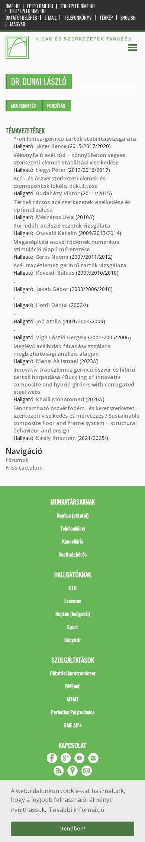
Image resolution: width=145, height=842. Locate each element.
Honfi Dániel (52, 305)
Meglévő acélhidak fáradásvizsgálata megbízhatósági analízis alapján (62, 350)
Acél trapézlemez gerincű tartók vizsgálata (69, 265)
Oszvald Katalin (56, 232)
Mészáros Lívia (55, 217)
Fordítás (56, 105)
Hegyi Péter (51, 169)
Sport (72, 626)
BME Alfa (72, 725)
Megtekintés (23, 105)
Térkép (106, 17)
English (128, 17)
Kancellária (72, 541)
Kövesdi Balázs (55, 272)
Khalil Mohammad (60, 399)
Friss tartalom (24, 467)
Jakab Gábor (52, 289)
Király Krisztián (56, 437)
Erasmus (72, 600)
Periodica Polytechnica (72, 712)
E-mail (51, 17)
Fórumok (17, 460)
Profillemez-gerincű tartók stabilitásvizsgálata (74, 138)
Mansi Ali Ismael (57, 361)
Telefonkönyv (78, 17)
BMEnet (72, 686)
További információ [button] (76, 810)
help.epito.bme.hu (28, 11)
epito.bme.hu (40, 6)
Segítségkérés (72, 554)
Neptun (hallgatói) (72, 613)
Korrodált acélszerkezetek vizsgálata (61, 225)
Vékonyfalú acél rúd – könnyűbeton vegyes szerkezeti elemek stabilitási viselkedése (69, 158)
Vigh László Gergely (61, 337)
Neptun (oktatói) (72, 515)
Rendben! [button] (72, 828)
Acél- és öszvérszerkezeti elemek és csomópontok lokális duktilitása (59, 182)
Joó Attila (48, 321)
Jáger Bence (51, 146)
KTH (72, 587)
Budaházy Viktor (58, 193)
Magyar (17, 24)
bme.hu (13, 6)
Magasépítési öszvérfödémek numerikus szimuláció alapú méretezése (66, 245)
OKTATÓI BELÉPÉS (21, 17)
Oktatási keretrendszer (73, 673)
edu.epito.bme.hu (78, 6)
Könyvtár (72, 639)
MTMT (72, 699)
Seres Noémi (52, 256)
